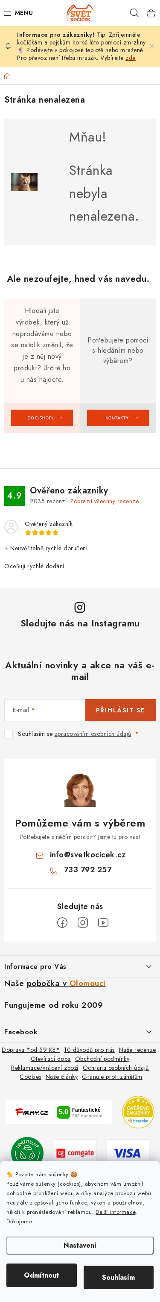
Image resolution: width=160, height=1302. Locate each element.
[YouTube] (103, 923)
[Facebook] (62, 923)
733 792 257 (88, 869)
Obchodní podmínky (102, 1058)
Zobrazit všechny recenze (104, 501)
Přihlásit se (120, 710)
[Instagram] (83, 923)
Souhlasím (118, 1277)
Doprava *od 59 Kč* (31, 1049)
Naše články (62, 1076)
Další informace (116, 1212)
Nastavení (80, 1245)
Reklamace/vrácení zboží (45, 1067)
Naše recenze (137, 1049)
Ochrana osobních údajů (116, 1067)
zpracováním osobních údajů (93, 733)
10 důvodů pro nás (89, 1049)
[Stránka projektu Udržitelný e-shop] (27, 1152)
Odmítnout (41, 1275)
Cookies (30, 1076)
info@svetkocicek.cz (88, 854)
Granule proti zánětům (112, 1076)
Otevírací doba (51, 1058)
